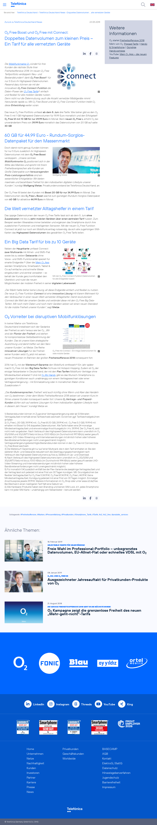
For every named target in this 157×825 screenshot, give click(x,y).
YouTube (109, 704)
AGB (105, 753)
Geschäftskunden (73, 753)
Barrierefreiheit (111, 782)
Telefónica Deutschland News (52, 12)
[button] (84, 53)
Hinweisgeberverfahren (116, 773)
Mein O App (42, 262)
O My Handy (49, 375)
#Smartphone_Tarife (83, 515)
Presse (31, 787)
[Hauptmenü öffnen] (4, 4)
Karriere (31, 782)
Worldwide (69, 758)
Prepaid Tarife (131, 43)
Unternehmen (35, 753)
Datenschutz (110, 768)
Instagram (62, 704)
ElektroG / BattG (112, 763)
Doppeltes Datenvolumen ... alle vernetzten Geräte (88, 12)
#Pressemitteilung (53, 515)
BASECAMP (109, 749)
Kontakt (106, 758)
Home (30, 749)
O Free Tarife (31, 91)
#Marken (41, 515)
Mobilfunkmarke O (19, 63)
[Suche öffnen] (143, 4)
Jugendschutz (110, 777)
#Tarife (95, 515)
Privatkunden (70, 749)
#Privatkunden (67, 515)
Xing (130, 704)
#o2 (100, 515)
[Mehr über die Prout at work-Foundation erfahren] (129, 727)
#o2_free (107, 515)
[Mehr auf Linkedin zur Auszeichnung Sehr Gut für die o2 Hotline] (74, 727)
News (30, 792)
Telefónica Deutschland (27, 12)
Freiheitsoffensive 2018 (132, 40)
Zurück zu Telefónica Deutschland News (23, 22)
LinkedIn (38, 704)
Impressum (108, 787)
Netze (30, 758)
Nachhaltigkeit (35, 763)
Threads (86, 704)
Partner (31, 777)
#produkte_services (120, 515)
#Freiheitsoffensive (28, 515)
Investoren (33, 773)
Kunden (31, 768)
